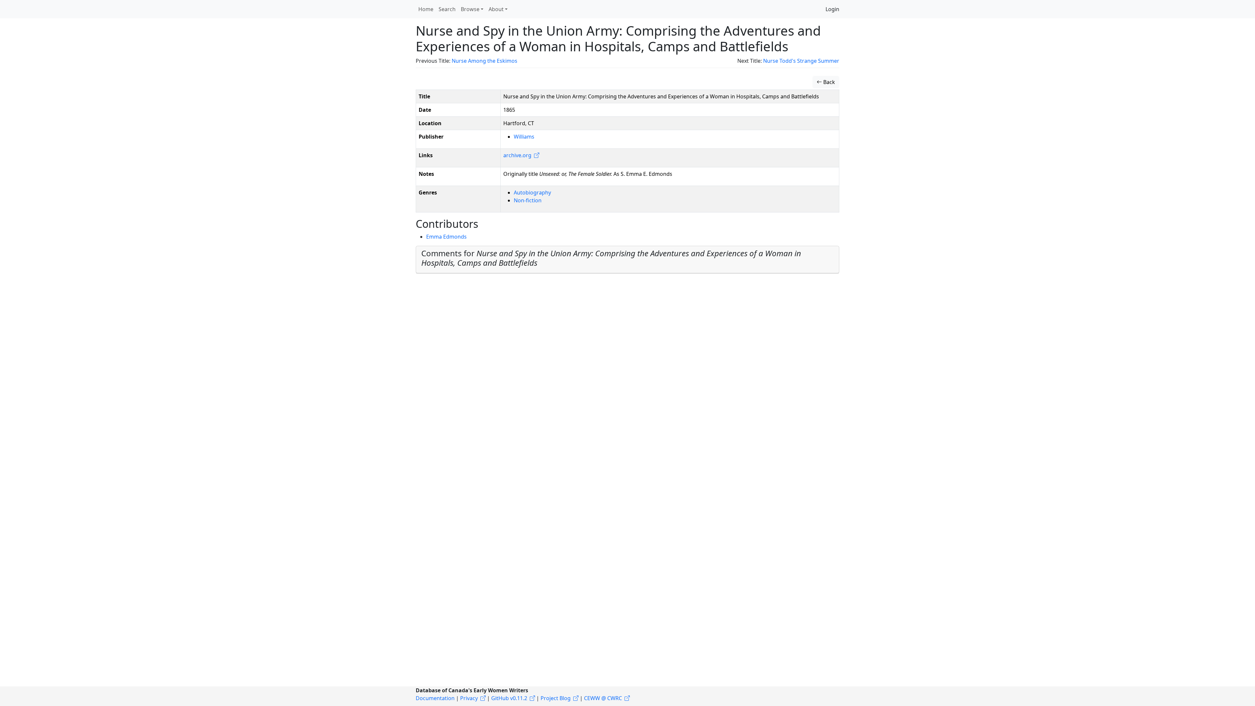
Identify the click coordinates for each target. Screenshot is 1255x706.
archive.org (517, 155)
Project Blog (556, 698)
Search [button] (447, 9)
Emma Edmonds (446, 236)
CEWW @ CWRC (603, 698)
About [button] (496, 9)
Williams (524, 136)
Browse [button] (470, 9)
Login (832, 9)
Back (828, 82)
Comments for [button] (611, 258)
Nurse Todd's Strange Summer (801, 60)
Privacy (469, 698)
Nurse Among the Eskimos (484, 60)
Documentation (435, 698)
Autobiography (532, 192)
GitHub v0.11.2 (509, 698)
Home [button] (425, 9)
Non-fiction (528, 200)
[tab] (627, 259)
